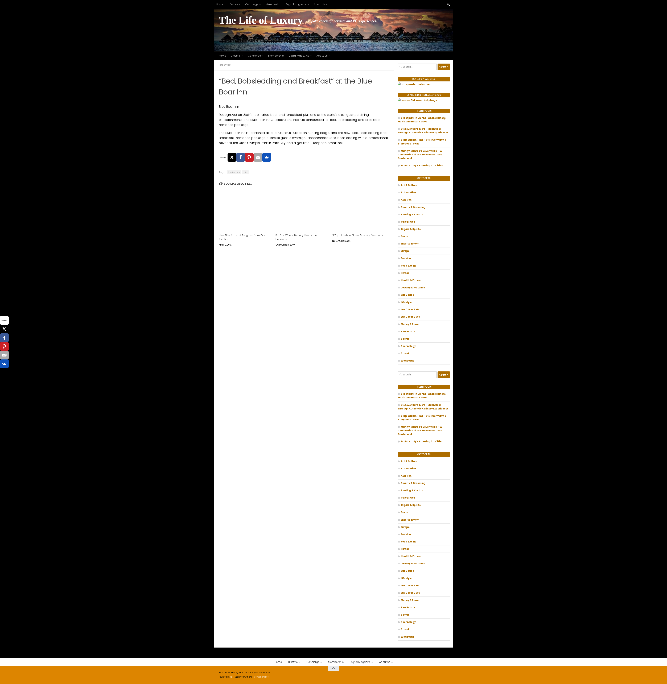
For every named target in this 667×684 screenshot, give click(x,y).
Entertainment (410, 243)
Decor (404, 236)
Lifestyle (233, 4)
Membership (273, 4)
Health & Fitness (411, 280)
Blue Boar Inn (234, 172)
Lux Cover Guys (410, 316)
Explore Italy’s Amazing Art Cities (422, 165)
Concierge (251, 4)
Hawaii (405, 273)
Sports (405, 339)
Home (220, 4)
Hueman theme (261, 676)
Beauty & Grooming (413, 207)
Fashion (406, 258)
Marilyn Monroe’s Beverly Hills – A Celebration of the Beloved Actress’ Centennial (420, 154)
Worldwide (407, 360)
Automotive (408, 192)
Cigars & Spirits (411, 229)
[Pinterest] (249, 157)
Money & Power (410, 324)
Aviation (406, 199)
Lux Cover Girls (410, 309)
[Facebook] (240, 157)
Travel (405, 353)
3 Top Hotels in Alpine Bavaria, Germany (357, 235)
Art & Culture (409, 185)
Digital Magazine (296, 4)
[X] (232, 157)
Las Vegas (407, 295)
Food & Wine (408, 265)
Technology (408, 346)
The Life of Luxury (261, 20)
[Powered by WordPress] (231, 677)
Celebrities (408, 221)
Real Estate (408, 331)
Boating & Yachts (412, 214)
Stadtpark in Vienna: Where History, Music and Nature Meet (422, 119)
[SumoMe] (266, 157)
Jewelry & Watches (413, 287)
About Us (319, 4)
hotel (245, 172)
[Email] (258, 157)
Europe (405, 251)
